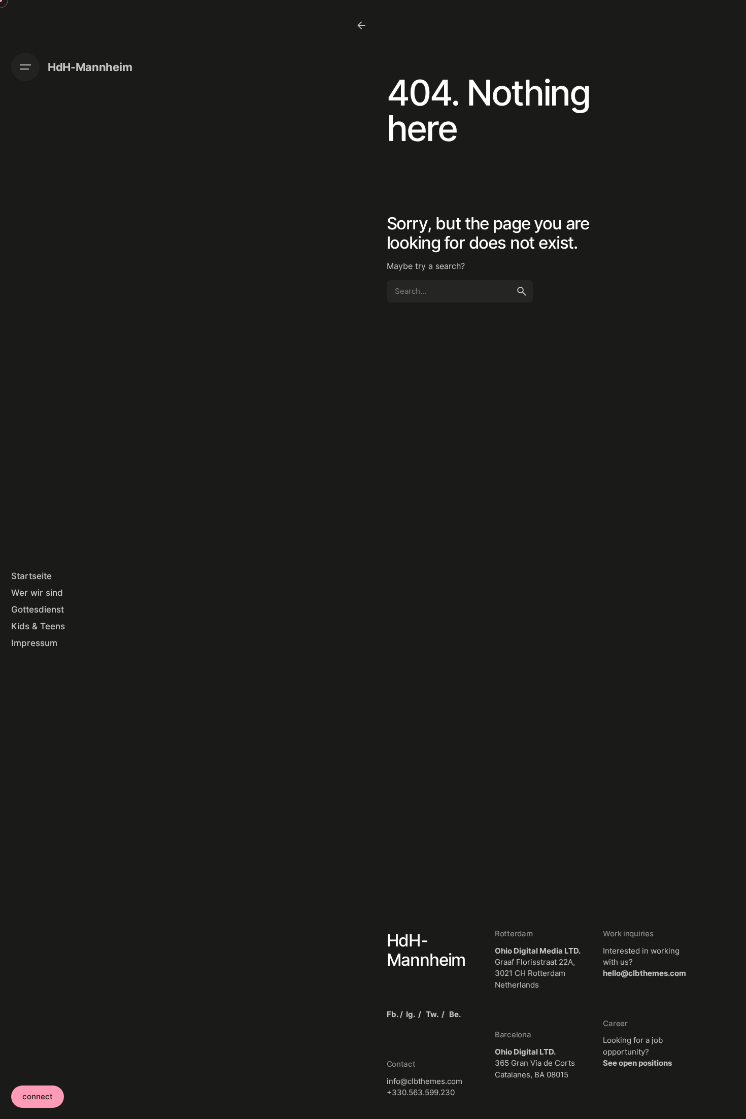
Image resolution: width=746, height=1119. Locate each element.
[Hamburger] (25, 67)
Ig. (410, 1014)
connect (37, 1096)
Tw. (432, 1014)
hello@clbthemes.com (644, 973)
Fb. (392, 1014)
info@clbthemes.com (424, 1081)
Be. (455, 1014)
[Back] (361, 25)
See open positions (637, 1063)
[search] (522, 291)
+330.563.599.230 (421, 1092)
